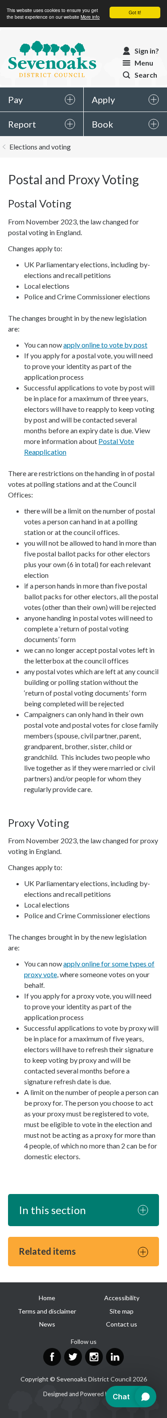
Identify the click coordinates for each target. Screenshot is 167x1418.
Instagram (94, 1357)
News (47, 1324)
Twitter (73, 1357)
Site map (122, 1311)
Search (145, 74)
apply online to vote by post (105, 344)
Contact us (121, 1324)
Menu (143, 62)
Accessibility (121, 1298)
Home (47, 1298)
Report (22, 124)
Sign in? (146, 50)
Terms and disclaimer (47, 1311)
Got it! (135, 12)
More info (90, 16)
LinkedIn (115, 1357)
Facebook (52, 1357)
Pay (15, 99)
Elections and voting (40, 146)
